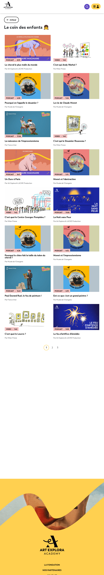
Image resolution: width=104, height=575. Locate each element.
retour (13, 20)
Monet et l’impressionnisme (67, 255)
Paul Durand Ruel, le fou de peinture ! (23, 295)
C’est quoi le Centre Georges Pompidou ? (25, 217)
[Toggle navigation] (96, 6)
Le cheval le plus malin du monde (21, 65)
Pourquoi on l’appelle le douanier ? (21, 103)
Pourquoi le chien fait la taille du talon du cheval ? (25, 256)
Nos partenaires (52, 570)
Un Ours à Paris (12, 179)
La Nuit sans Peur (62, 217)
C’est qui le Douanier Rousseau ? (69, 141)
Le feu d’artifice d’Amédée (66, 334)
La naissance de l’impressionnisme (22, 141)
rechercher (87, 6)
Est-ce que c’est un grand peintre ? (70, 295)
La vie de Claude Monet (65, 103)
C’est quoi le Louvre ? (15, 334)
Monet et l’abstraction (64, 179)
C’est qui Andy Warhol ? (65, 65)
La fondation (52, 565)
